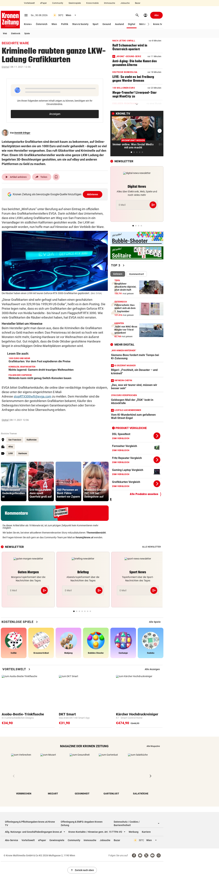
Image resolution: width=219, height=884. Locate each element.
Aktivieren (92, 194)
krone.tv (157, 24)
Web (5, 33)
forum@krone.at (84, 537)
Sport (95, 24)
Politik (64, 24)
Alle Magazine (153, 746)
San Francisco (14, 440)
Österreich (41, 24)
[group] (14, 481)
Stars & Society (80, 24)
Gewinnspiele (75, 3)
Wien (54, 24)
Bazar (137, 3)
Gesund (106, 24)
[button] (148, 24)
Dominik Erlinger (22, 132)
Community (57, 3)
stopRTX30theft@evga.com (32, 396)
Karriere (146, 831)
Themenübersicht (96, 532)
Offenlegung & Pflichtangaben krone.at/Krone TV (30, 823)
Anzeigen (54, 114)
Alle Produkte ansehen (144, 494)
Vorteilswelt (29, 3)
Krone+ (28, 24)
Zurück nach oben (82, 870)
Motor (142, 24)
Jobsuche (125, 3)
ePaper (43, 3)
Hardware (22, 453)
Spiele (27, 33)
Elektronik (15, 33)
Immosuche (109, 3)
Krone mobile (92, 3)
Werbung (133, 831)
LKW (10, 453)
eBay (10, 446)
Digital (131, 24)
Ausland (119, 24)
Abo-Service (11, 840)
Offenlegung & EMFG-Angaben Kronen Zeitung (81, 823)
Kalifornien (32, 440)
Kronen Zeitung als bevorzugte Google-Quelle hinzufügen (55, 194)
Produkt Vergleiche (131, 428)
